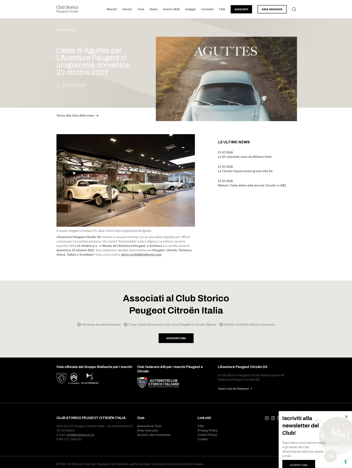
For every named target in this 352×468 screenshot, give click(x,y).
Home (60, 30)
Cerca (294, 9)
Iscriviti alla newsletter (154, 435)
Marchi (112, 9)
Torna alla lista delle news (75, 115)
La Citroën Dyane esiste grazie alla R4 (245, 171)
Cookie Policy (207, 435)
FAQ (222, 9)
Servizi (127, 9)
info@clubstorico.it (80, 435)
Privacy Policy (208, 430)
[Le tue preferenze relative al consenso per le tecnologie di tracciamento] (345, 461)
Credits (203, 439)
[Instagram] (267, 418)
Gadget (190, 9)
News (154, 9)
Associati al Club (149, 426)
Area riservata (272, 9)
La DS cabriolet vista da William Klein (245, 157)
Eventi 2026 (171, 9)
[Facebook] (273, 418)
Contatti (207, 9)
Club (141, 9)
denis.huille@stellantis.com (141, 255)
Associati (241, 9)
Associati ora (176, 338)
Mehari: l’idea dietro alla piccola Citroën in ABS (252, 185)
